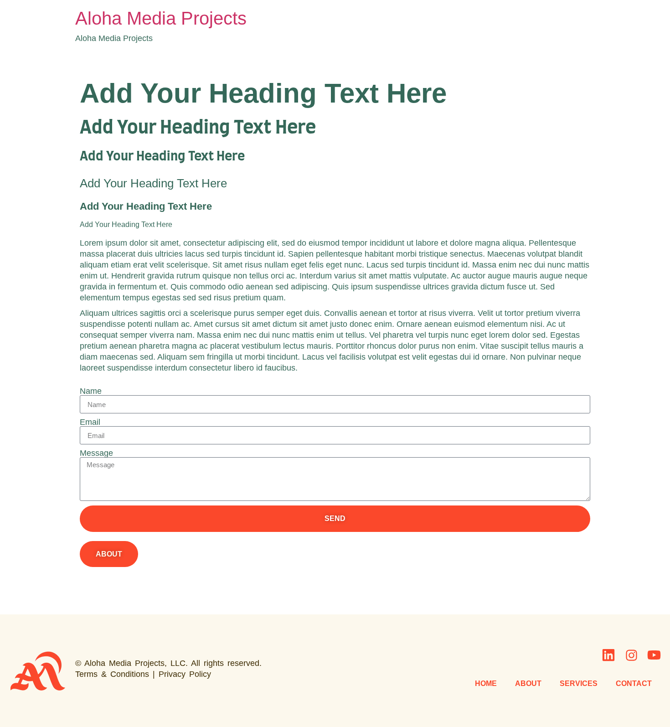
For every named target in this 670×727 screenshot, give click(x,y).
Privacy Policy (185, 674)
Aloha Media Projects (161, 18)
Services (579, 683)
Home (486, 683)
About (528, 683)
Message (96, 453)
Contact (634, 683)
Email (90, 422)
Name (91, 391)
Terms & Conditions (112, 674)
